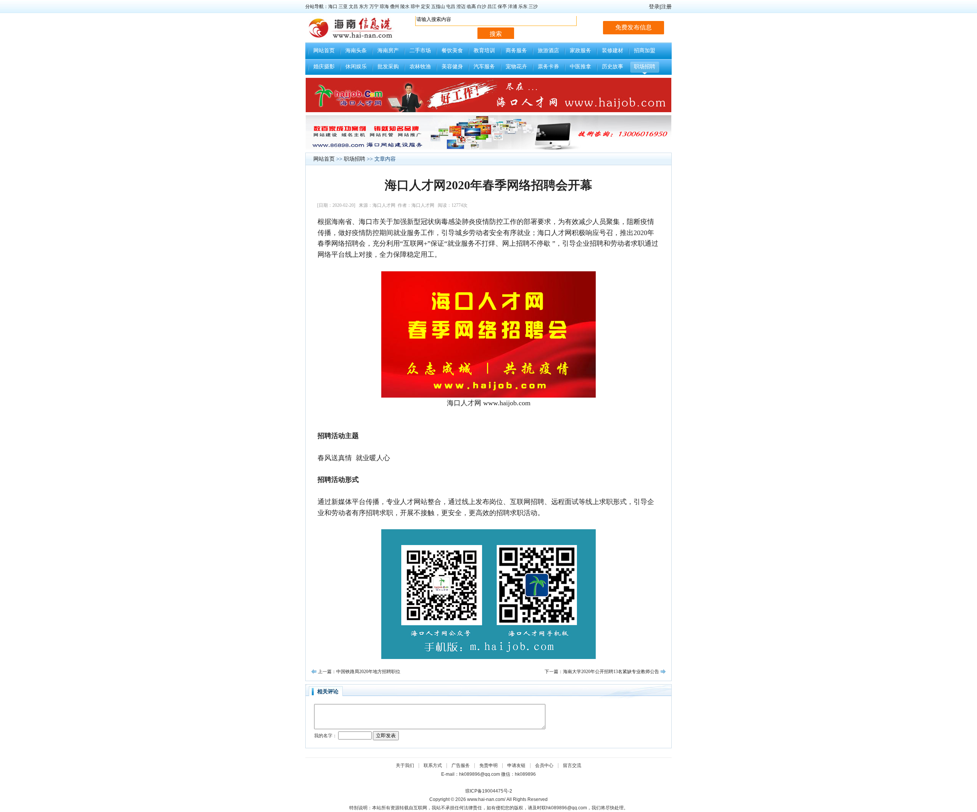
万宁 (374, 6)
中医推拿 (580, 66)
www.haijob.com (506, 403)
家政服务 (580, 50)
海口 (332, 6)
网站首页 (324, 50)
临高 (471, 6)
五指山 (438, 6)
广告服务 (460, 765)
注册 (666, 6)
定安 (425, 6)
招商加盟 (644, 50)
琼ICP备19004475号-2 (488, 791)
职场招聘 (644, 66)
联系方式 (433, 765)
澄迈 (461, 6)
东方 (363, 6)
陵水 (405, 6)
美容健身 (452, 66)
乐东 (522, 6)
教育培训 (484, 50)
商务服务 (516, 50)
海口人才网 (464, 403)
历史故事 (612, 66)
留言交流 (572, 765)
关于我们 (405, 765)
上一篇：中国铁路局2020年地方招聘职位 (359, 671)
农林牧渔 (420, 66)
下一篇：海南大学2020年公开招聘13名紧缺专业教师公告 (602, 671)
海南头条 (356, 50)
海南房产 (388, 50)
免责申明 (488, 765)
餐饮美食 (452, 50)
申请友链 (516, 765)
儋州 (394, 6)
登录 (654, 6)
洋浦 (512, 6)
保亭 (502, 6)
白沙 (481, 6)
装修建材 (612, 50)
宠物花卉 (516, 66)
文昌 (353, 6)
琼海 (384, 6)
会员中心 (544, 765)
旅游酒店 (548, 50)
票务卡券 (548, 66)
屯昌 (450, 6)
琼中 (415, 6)
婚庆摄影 (324, 66)
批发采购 (388, 66)
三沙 (533, 6)
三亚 (343, 6)
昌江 (492, 6)
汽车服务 (484, 66)
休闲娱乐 (356, 66)
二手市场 (420, 50)
